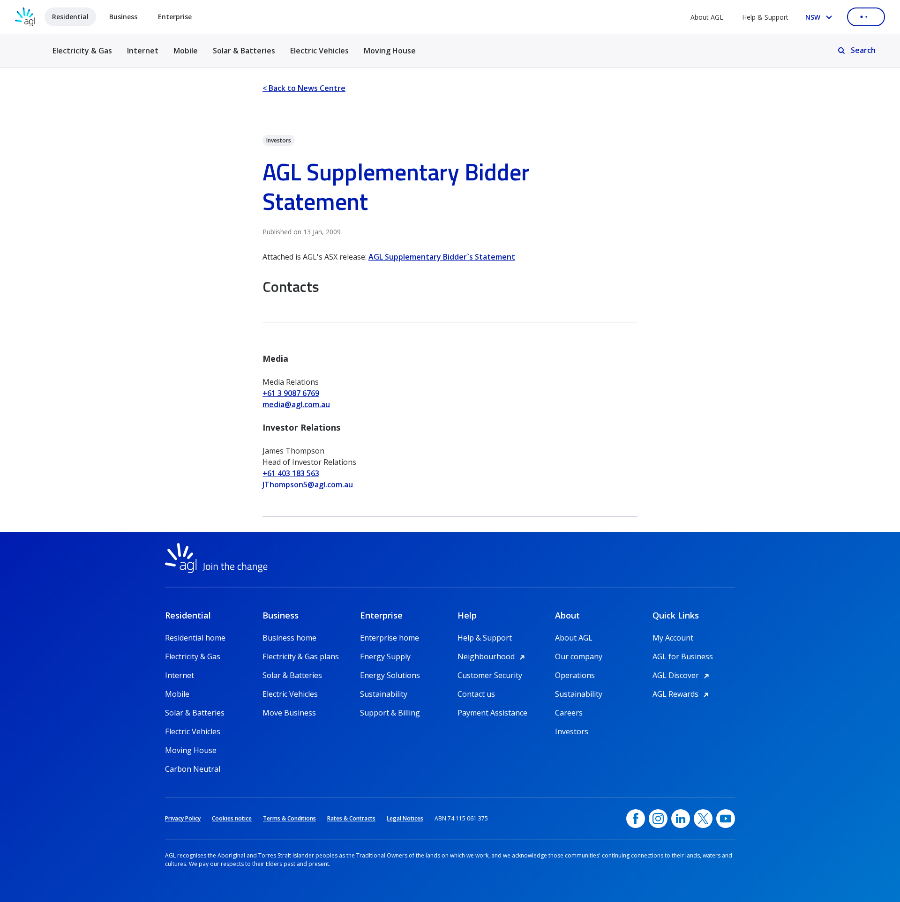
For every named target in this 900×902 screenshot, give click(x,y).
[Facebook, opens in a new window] (635, 818)
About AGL (706, 17)
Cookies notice (232, 818)
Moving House (390, 50)
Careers (569, 713)
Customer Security (490, 675)
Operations (575, 675)
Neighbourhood (493, 656)
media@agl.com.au (296, 404)
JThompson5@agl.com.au (307, 484)
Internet (142, 50)
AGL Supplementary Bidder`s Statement (441, 257)
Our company (578, 656)
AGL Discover (682, 675)
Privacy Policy (183, 818)
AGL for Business (682, 656)
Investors (571, 731)
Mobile (185, 50)
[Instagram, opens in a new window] (658, 818)
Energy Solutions (390, 675)
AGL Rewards (682, 694)
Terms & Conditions (289, 818)
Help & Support (765, 17)
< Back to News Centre (303, 88)
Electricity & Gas (82, 56)
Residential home (195, 638)
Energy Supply (385, 656)
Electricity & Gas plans (300, 656)
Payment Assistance (492, 713)
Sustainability (383, 694)
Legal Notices (405, 818)
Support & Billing (390, 713)
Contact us (476, 694)
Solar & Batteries (244, 50)
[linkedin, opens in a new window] (680, 818)
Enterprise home (389, 638)
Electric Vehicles (319, 50)
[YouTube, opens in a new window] (725, 818)
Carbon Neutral (192, 769)
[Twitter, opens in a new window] (703, 818)
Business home (289, 638)
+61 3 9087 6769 (290, 393)
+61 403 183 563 (290, 473)
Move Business (289, 713)
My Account (672, 638)
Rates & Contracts (351, 818)
